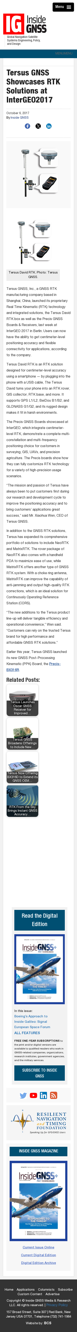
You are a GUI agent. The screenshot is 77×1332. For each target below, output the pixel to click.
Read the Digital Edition (40, 921)
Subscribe (65, 1290)
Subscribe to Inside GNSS (39, 1074)
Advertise (52, 1294)
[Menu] (69, 7)
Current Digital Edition (38, 1255)
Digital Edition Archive (38, 1263)
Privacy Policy (57, 1305)
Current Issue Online (38, 1247)
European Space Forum (32, 1027)
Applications (26, 1290)
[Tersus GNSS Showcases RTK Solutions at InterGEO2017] (38, 174)
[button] (64, 54)
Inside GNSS (20, 118)
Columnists (46, 1290)
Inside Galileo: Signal (30, 1022)
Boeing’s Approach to (30, 1016)
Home (9, 1290)
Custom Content (30, 1294)
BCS (47, 1323)
